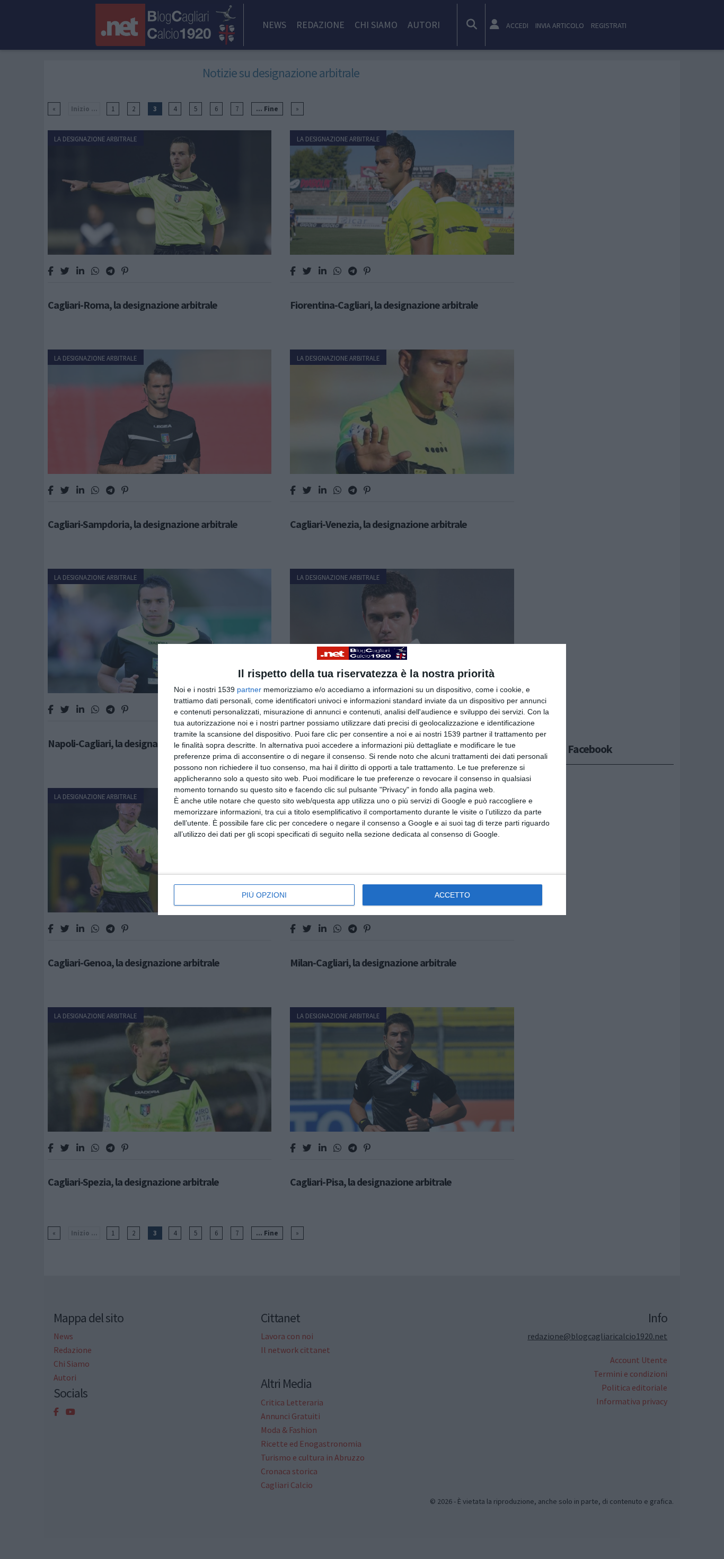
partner (249, 689)
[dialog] (362, 779)
